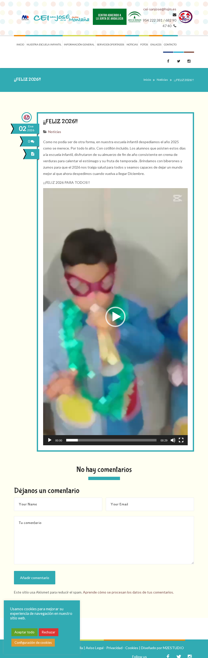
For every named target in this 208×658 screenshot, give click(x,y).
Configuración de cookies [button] (33, 642)
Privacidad (114, 648)
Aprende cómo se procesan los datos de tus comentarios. (128, 592)
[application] (115, 316)
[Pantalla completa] (181, 440)
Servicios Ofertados (110, 44)
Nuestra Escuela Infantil (44, 44)
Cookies (131, 648)
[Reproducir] (49, 440)
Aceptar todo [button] (24, 632)
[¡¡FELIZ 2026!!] (33, 154)
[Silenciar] (173, 440)
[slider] (111, 440)
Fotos (144, 44)
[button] (115, 317)
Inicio (20, 44)
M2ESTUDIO (173, 648)
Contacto (170, 44)
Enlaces (155, 44)
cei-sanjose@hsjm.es (159, 9)
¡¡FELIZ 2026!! (60, 121)
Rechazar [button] (48, 632)
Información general (79, 44)
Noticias (132, 44)
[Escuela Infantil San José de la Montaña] (53, 17)
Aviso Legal (94, 648)
